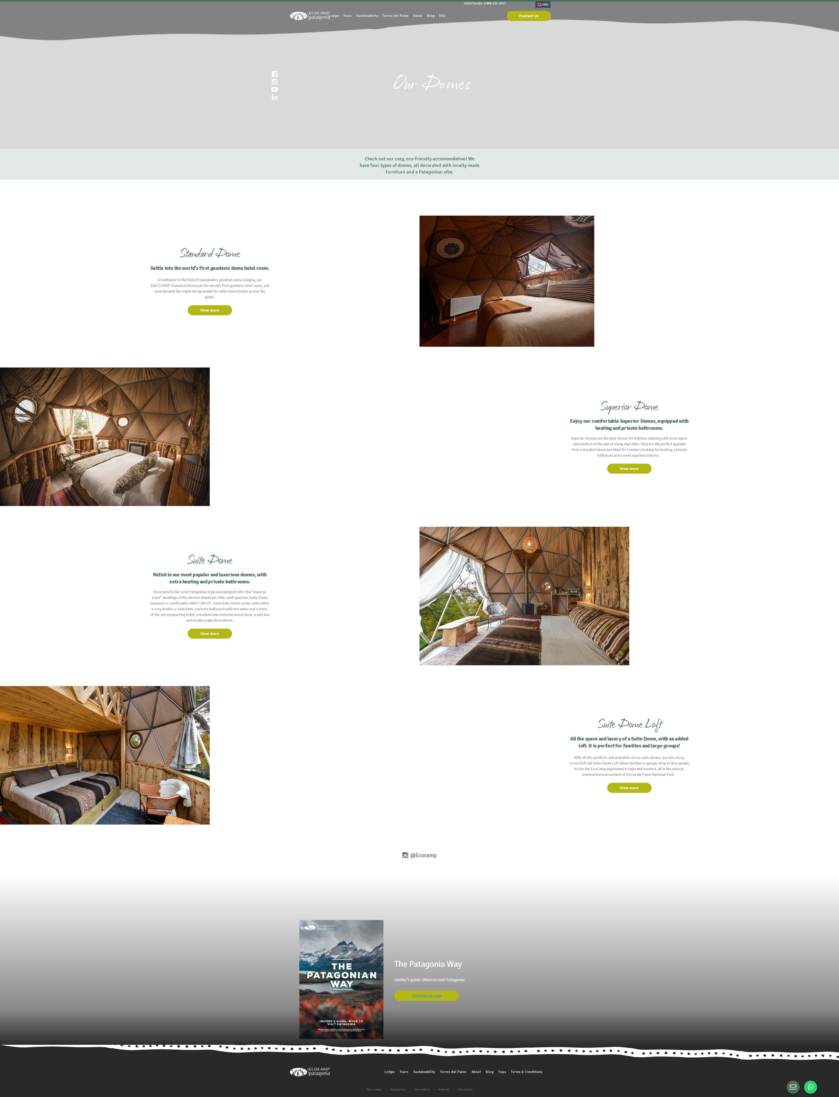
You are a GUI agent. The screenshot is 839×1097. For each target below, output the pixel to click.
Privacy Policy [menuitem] (398, 1089)
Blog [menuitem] (431, 16)
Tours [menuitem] (347, 16)
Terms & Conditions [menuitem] (526, 1072)
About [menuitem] (418, 16)
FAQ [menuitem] (442, 16)
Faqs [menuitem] (502, 1072)
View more (209, 310)
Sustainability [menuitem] (367, 16)
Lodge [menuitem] (334, 16)
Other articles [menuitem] (465, 1089)
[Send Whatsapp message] (810, 1087)
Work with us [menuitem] (422, 1089)
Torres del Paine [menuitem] (395, 16)
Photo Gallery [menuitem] (374, 1089)
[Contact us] (793, 1087)
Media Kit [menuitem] (443, 1089)
